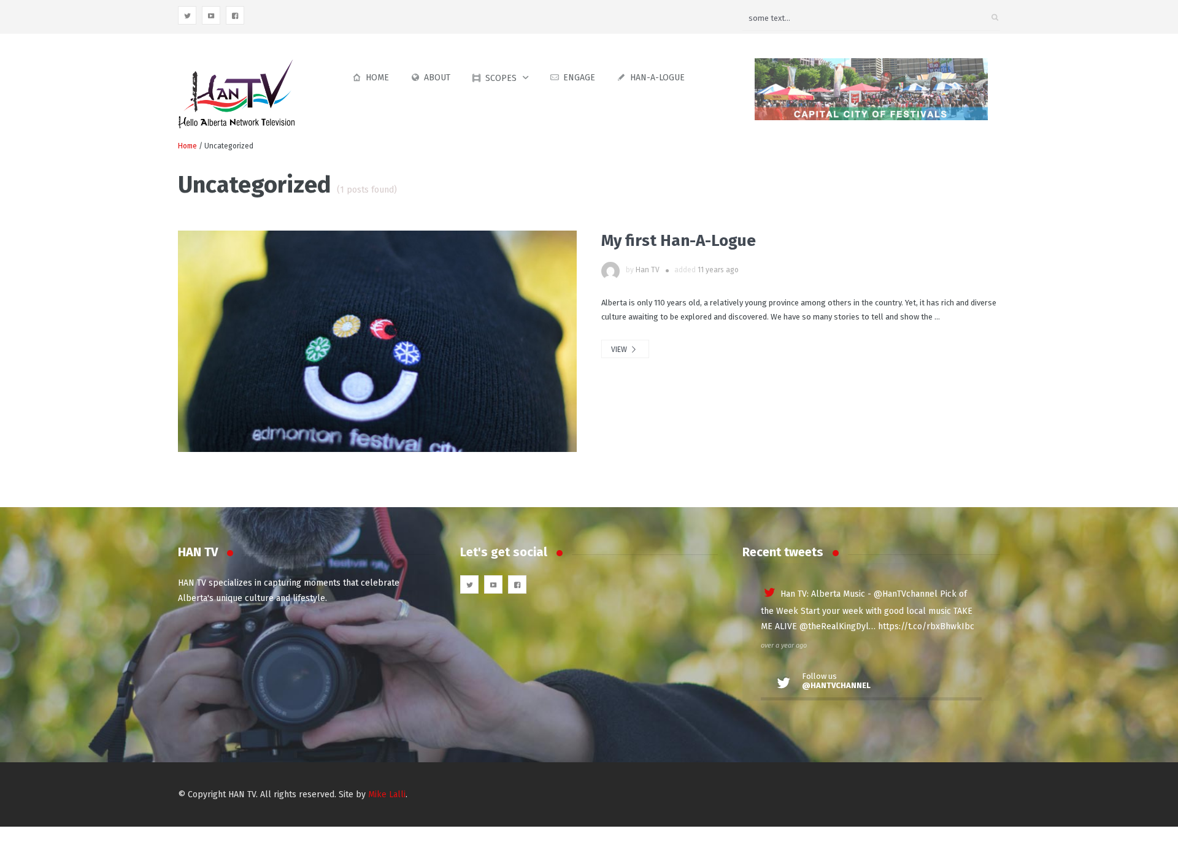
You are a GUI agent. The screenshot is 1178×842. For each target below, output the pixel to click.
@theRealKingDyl (834, 626)
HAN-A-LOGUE (657, 77)
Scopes (501, 78)
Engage (579, 77)
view (620, 349)
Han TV (648, 270)
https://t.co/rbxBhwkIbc (926, 626)
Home (377, 77)
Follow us (836, 681)
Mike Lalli (387, 794)
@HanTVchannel (905, 594)
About (437, 77)
